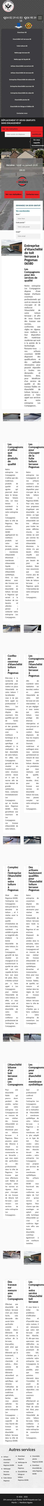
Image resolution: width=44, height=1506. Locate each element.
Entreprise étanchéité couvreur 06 (22, 86)
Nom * (18, 214)
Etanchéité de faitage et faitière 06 (22, 107)
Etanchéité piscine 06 (22, 100)
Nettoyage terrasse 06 (22, 53)
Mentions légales (26, 1503)
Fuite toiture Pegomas (8, 1479)
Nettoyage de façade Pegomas (22, 1465)
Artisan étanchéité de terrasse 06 (22, 73)
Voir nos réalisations (10, 129)
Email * (18, 232)
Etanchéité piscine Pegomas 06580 (37, 1459)
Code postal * (20, 223)
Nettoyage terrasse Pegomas (7, 1471)
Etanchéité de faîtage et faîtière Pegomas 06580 (23, 1476)
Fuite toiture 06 (22, 46)
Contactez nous (22, 113)
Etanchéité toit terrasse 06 (22, 39)
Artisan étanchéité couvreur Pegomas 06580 (9, 1461)
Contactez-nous (32, 194)
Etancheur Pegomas (21, 1457)
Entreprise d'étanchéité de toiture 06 (22, 80)
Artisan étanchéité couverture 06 (22, 66)
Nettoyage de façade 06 (22, 59)
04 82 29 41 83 (14, 17)
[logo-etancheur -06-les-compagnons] (16, 6)
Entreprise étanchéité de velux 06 (22, 93)
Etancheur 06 (22, 32)
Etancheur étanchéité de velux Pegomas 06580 (37, 1470)
